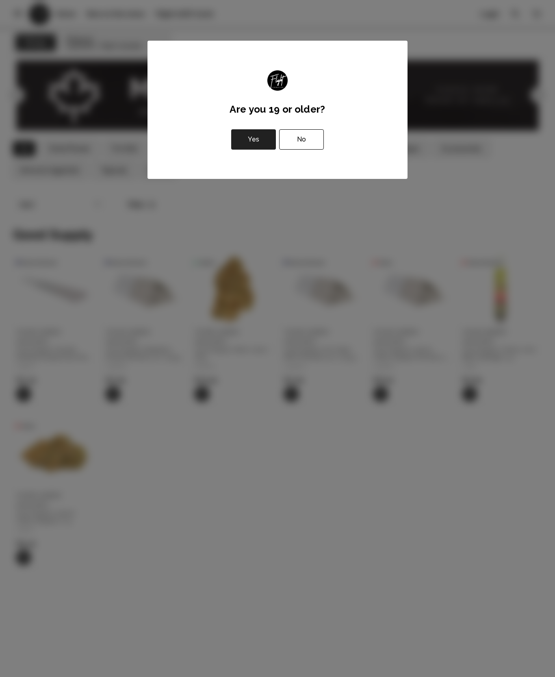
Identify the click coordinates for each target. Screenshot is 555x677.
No (301, 139)
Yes (253, 139)
